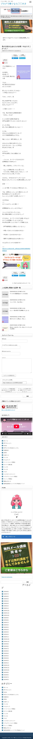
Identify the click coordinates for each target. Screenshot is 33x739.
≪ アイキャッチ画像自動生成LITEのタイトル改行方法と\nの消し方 (8, 390)
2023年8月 (6, 674)
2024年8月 (6, 646)
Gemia (5, 445)
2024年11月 (6, 641)
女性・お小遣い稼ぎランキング (8, 409)
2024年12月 (6, 639)
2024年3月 (6, 658)
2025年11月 (6, 613)
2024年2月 (6, 660)
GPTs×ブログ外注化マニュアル (11, 448)
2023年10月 (6, 670)
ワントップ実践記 (8, 478)
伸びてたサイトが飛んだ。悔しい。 (18, 318)
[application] (16, 426)
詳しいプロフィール (10, 536)
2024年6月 (6, 651)
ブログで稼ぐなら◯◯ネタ (13, 3)
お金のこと (6, 455)
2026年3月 (6, 603)
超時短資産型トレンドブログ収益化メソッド (14, 483)
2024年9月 (6, 643)
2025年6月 (6, 624)
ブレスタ (6, 469)
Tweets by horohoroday (7, 577)
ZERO (5, 452)
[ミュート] (28, 433)
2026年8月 (6, 591)
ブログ (15, 283)
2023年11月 (6, 667)
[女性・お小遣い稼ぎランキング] (10, 408)
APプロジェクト (7, 443)
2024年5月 (6, 653)
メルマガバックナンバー (22, 283)
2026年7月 (6, 594)
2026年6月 (6, 596)
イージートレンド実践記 (9, 462)
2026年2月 (6, 605)
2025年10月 (6, 615)
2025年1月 (6, 636)
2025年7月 (6, 622)
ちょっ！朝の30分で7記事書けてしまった (19, 310)
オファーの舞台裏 (8, 464)
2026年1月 (6, 608)
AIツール (6, 440)
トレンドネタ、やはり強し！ (16, 302)
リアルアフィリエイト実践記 (10, 476)
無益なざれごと (7, 481)
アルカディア (7, 459)
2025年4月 (6, 629)
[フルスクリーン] (30, 433)
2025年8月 (6, 620)
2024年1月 (6, 662)
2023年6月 (6, 679)
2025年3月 (6, 632)
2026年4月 (6, 601)
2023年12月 (6, 665)
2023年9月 (6, 672)
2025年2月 (6, 634)
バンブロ (6, 467)
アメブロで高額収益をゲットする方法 (19, 293)
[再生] (3, 433)
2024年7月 (6, 648)
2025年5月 (6, 627)
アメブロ (6, 457)
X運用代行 (6, 450)
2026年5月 (6, 598)
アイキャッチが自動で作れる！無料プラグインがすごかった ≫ (24, 390)
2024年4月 (6, 655)
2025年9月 (6, 617)
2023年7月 (6, 677)
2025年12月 (6, 610)
